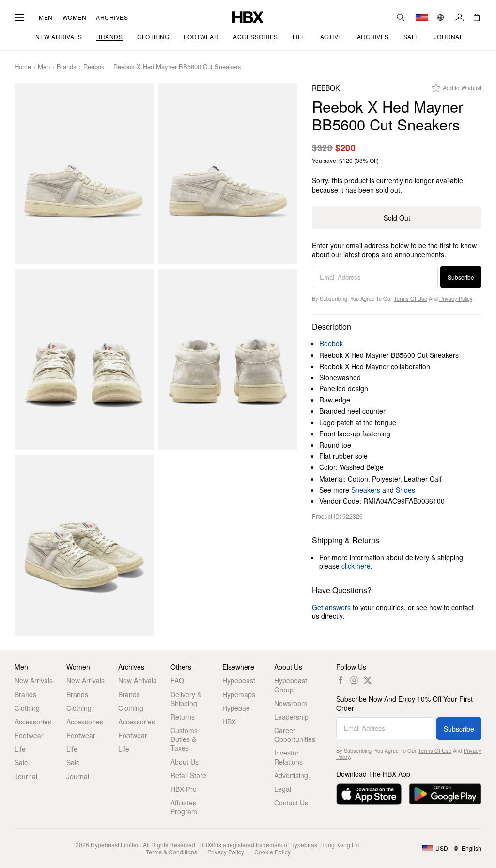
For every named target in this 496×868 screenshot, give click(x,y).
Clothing (27, 708)
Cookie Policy (272, 852)
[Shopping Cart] (476, 17)
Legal (282, 789)
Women (74, 17)
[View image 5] (84, 545)
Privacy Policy (455, 298)
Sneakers (365, 490)
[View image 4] (227, 359)
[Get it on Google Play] (445, 794)
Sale (21, 762)
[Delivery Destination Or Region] (421, 17)
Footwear (29, 735)
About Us (184, 761)
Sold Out (397, 218)
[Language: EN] (441, 17)
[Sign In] (460, 17)
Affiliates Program (183, 807)
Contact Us (291, 802)
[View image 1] (84, 173)
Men (46, 17)
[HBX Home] (248, 16)
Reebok (94, 67)
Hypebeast (238, 680)
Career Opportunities (294, 734)
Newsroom (290, 703)
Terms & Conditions (171, 852)
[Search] (400, 17)
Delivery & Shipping (186, 698)
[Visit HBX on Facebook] (340, 680)
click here (356, 566)
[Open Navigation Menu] (19, 17)
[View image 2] (227, 173)
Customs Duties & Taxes (184, 739)
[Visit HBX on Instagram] (354, 680)
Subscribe (461, 277)
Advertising (291, 775)
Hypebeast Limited (115, 844)
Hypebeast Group (290, 684)
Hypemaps (238, 694)
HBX (229, 721)
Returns (182, 716)
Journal (26, 776)
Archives (112, 17)
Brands (67, 67)
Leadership (291, 716)
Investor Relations (288, 757)
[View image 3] (84, 359)
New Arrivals (34, 680)
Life (20, 748)
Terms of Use (410, 298)
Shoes (405, 490)
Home (23, 67)
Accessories (33, 721)
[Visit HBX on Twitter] (367, 680)
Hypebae (236, 708)
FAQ (177, 680)
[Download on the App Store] (369, 794)
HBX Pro (183, 789)
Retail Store (188, 775)
